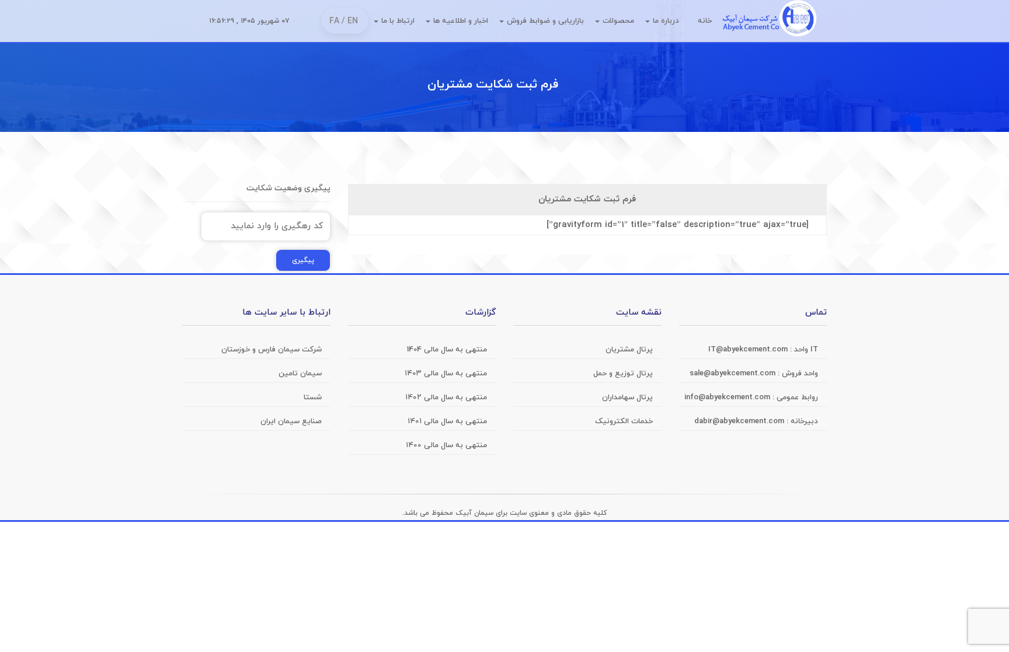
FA (334, 21)
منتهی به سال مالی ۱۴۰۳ (446, 373)
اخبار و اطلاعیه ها (460, 21)
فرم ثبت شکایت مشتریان (492, 84)
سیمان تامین (300, 373)
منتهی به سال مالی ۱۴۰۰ (446, 445)
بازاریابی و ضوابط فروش (545, 21)
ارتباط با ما (398, 21)
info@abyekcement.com (728, 397)
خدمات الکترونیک (624, 421)
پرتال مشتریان (629, 349)
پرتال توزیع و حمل (623, 373)
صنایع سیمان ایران (291, 421)
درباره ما (666, 21)
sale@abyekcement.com (734, 373)
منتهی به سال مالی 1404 (447, 349)
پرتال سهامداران (627, 397)
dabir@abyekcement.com (740, 421)
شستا (313, 397)
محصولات (618, 21)
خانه (705, 21)
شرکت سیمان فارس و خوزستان (271, 349)
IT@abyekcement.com (749, 349)
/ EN (350, 21)
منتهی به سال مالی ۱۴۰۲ (446, 397)
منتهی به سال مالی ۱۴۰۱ (447, 421)
